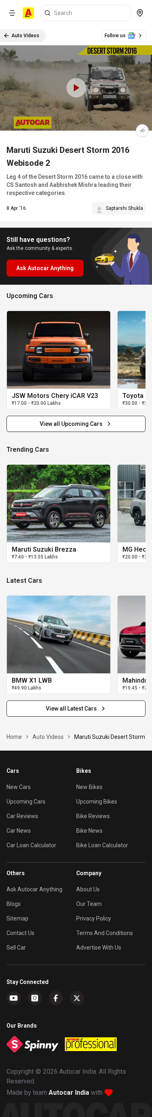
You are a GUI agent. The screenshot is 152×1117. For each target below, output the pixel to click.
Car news (18, 830)
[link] (58, 350)
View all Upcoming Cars (71, 424)
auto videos (48, 737)
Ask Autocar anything (34, 889)
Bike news (89, 830)
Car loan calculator (31, 845)
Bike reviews (93, 816)
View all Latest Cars (71, 708)
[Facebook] (56, 998)
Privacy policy (93, 918)
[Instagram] (35, 998)
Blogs (13, 904)
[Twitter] (77, 998)
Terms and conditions (104, 933)
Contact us (20, 933)
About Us (88, 889)
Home (14, 737)
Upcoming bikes (96, 801)
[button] (76, 88)
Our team (89, 904)
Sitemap (17, 918)
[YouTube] (13, 998)
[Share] (142, 130)
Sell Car (16, 947)
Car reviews (22, 816)
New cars (18, 787)
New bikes (89, 787)
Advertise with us (98, 947)
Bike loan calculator (102, 845)
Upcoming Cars (25, 801)
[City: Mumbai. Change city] (140, 13)
